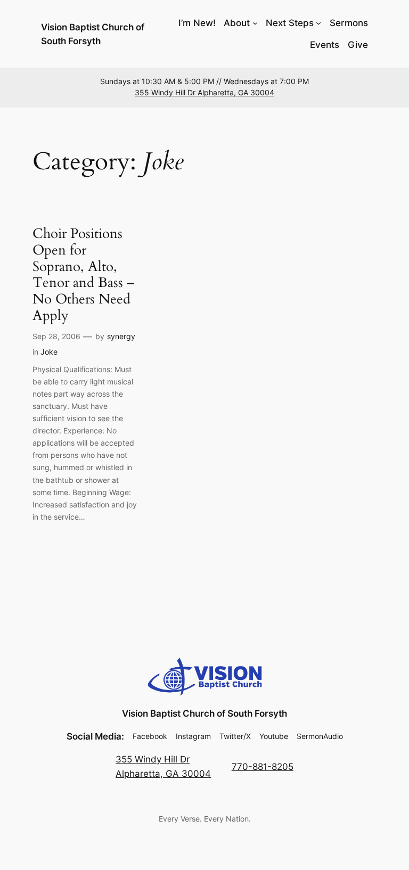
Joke (49, 351)
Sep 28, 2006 (56, 336)
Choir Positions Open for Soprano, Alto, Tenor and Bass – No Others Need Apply (83, 275)
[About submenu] (255, 23)
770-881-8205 (262, 766)
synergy (121, 336)
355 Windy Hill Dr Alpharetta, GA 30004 (204, 92)
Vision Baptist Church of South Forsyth (204, 713)
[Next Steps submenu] (318, 23)
